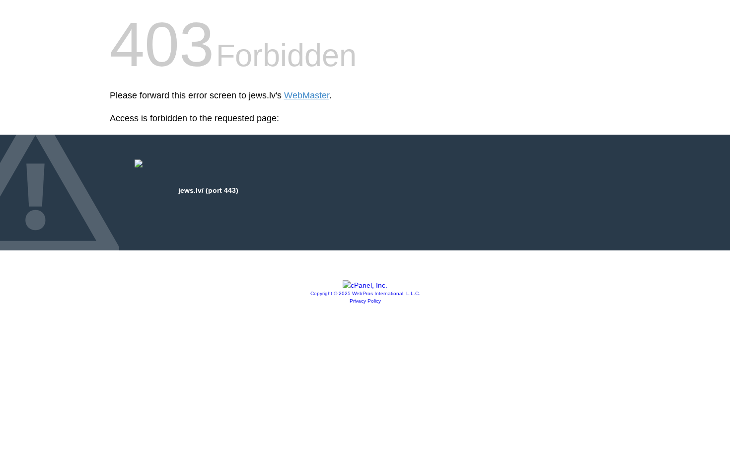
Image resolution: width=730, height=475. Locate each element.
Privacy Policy (365, 301)
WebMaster (306, 95)
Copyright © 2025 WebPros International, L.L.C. (365, 293)
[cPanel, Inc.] (365, 285)
